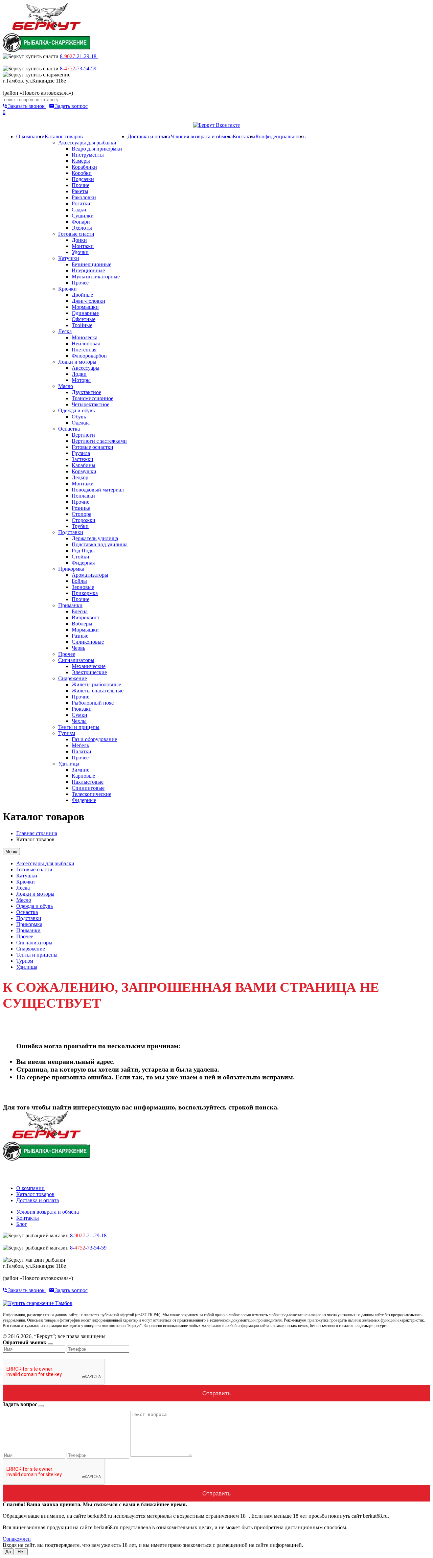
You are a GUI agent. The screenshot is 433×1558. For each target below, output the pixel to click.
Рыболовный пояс (93, 703)
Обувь (79, 416)
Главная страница (36, 833)
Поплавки (83, 496)
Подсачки (83, 179)
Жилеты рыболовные (96, 684)
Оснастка (69, 429)
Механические (89, 666)
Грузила (81, 453)
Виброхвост (85, 617)
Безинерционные (91, 264)
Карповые (83, 776)
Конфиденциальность (280, 136)
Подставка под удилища (100, 544)
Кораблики (84, 167)
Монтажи (83, 246)
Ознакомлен (17, 1539)
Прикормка (71, 569)
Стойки (80, 556)
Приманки (70, 605)
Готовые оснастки (92, 447)
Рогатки (81, 203)
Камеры (81, 161)
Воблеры (82, 623)
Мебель (80, 745)
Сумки (79, 715)
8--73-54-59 (79, 68)
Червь (78, 648)
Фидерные (84, 800)
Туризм (66, 733)
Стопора (81, 514)
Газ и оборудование (94, 739)
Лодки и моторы (77, 362)
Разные (80, 636)
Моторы (81, 380)
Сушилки (83, 216)
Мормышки (85, 307)
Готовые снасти (76, 234)
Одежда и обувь (76, 410)
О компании (30, 136)
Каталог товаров (64, 136)
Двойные (82, 295)
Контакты (244, 136)
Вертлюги (83, 435)
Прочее (80, 282)
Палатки (81, 751)
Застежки (82, 459)
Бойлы (79, 581)
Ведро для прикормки (97, 149)
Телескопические (91, 794)
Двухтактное (86, 392)
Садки (79, 209)
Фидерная (83, 563)
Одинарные (85, 313)
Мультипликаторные (96, 276)
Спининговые (88, 788)
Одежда (81, 423)
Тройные (82, 325)
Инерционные (88, 270)
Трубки (80, 526)
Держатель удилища (95, 538)
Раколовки (84, 197)
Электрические (89, 672)
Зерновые (83, 587)
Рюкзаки (82, 709)
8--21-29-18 (79, 56)
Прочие (80, 185)
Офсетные (83, 319)
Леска (65, 331)
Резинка (81, 508)
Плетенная (84, 349)
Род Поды (83, 550)
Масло (65, 386)
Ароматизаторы (90, 575)
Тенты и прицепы (78, 727)
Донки (79, 240)
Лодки (79, 374)
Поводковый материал (98, 489)
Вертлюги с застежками (99, 441)
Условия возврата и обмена (201, 136)
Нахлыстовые (88, 782)
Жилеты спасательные (97, 690)
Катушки (68, 258)
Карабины (83, 465)
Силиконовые (88, 642)
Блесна (80, 611)
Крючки (67, 289)
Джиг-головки (88, 301)
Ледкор (80, 477)
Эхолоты (82, 228)
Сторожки (83, 520)
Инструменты (88, 155)
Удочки (80, 252)
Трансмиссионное (92, 398)
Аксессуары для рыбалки (87, 142)
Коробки (82, 173)
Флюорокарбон (89, 356)
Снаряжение (72, 678)
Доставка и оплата (149, 136)
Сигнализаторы (76, 660)
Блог (21, 1224)
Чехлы (79, 721)
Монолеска (84, 337)
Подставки (70, 532)
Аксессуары (85, 368)
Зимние (80, 770)
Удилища (68, 763)
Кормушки (84, 471)
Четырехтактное (90, 404)
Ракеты (80, 191)
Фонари (81, 222)
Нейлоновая (86, 343)
